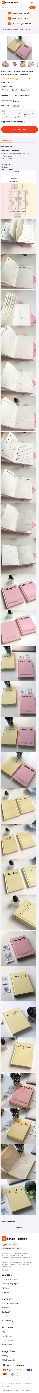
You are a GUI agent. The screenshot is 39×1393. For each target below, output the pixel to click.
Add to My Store (19, 129)
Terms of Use (7, 1390)
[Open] (35, 95)
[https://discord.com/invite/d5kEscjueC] (6, 1270)
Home (2, 29)
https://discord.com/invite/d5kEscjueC (6, 1270)
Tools (21, 29)
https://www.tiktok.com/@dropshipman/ (3, 1270)
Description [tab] (6, 140)
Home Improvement (12, 29)
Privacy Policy (19, 1390)
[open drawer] (36, 3)
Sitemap (28, 1390)
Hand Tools (28, 29)
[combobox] (22, 95)
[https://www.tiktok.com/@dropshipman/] (3, 1270)
